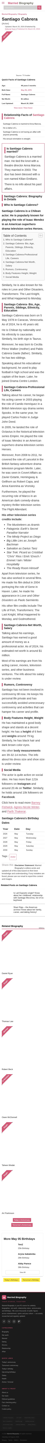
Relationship (6, 1348)
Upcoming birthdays (9, 1372)
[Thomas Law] (22, 998)
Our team (5, 1396)
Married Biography (9, 14)
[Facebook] (4, 1321)
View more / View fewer (23, 108)
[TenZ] (10, 1246)
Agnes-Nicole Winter (26, 807)
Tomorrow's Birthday (31, 1280)
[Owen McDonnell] (22, 1094)
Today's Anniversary (22, 1220)
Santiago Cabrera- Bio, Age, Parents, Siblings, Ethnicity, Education (20, 247)
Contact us (5, 1406)
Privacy (4, 1440)
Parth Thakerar (16, 811)
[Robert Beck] (22, 1046)
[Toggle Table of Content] (39, 235)
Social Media (12, 277)
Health (4, 1379)
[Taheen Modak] (22, 1142)
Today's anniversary (9, 1362)
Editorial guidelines (8, 1399)
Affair (4, 1351)
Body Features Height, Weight (21, 273)
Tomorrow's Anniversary (21, 1225)
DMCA (16, 1440)
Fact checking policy (9, 1402)
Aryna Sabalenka (26, 1254)
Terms (10, 1440)
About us (5, 1392)
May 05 (24, 90)
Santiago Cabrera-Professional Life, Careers (21, 256)
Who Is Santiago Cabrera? (19, 239)
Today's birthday (7, 1369)
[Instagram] (14, 1321)
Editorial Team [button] (10, 29)
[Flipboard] (19, 1321)
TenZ (20, 1244)
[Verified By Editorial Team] (41, 19)
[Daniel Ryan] (22, 950)
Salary (4, 1375)
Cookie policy (6, 1409)
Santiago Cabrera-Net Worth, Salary (20, 264)
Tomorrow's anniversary (10, 1365)
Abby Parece (24, 1263)
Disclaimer (23, 1440)
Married (20, 3)
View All (22, 1272)
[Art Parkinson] (22, 1190)
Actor (12, 857)
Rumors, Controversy (16, 269)
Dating (4, 1342)
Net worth (5, 1335)
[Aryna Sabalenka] (10, 1256)
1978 (30, 90)
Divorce (4, 1345)
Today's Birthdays (11, 1280)
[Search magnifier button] (39, 8)
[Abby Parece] (10, 1265)
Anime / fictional (7, 1382)
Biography (22, 14)
